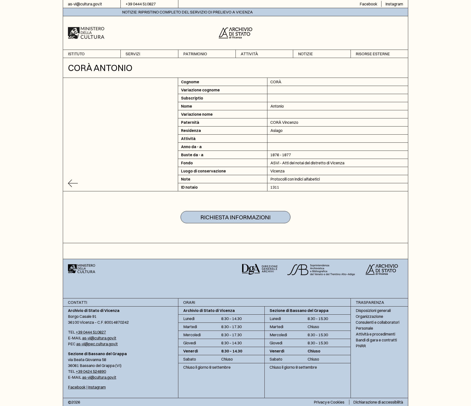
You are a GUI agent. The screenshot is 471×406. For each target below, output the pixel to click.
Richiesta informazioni (235, 217)
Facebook (368, 3)
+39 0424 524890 (91, 371)
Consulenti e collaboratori (377, 322)
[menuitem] (91, 54)
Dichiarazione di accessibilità (378, 402)
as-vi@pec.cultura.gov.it (97, 343)
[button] (236, 32)
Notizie (305, 53)
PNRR (361, 345)
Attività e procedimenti (375, 334)
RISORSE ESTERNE (373, 53)
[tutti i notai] (120, 183)
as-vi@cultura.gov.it (85, 3)
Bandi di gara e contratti (376, 339)
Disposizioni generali (373, 310)
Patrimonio (195, 53)
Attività (249, 53)
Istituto (76, 53)
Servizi (133, 53)
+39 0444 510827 (141, 3)
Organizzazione (369, 316)
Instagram (394, 3)
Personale (364, 328)
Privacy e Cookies (329, 402)
